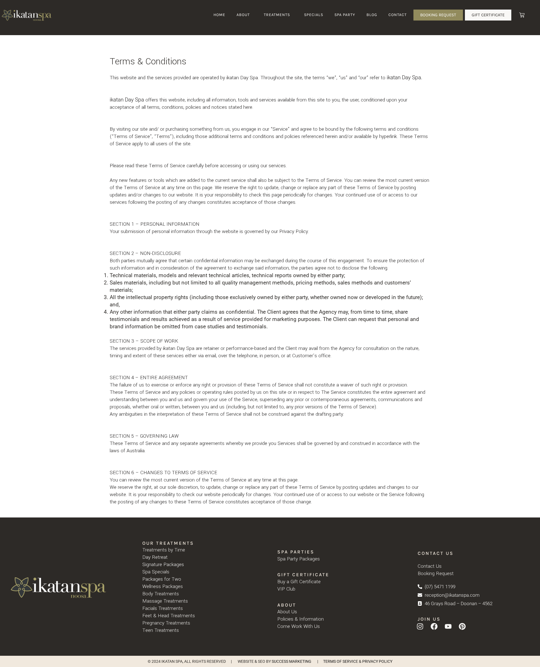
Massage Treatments (165, 601)
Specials (313, 14)
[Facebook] (434, 626)
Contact (397, 14)
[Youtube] (448, 626)
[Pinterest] (462, 626)
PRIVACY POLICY (377, 661)
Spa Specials (155, 571)
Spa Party (344, 14)
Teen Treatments (160, 630)
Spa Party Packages (298, 558)
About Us (287, 611)
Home (219, 14)
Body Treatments (160, 593)
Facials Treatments (162, 608)
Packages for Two (161, 579)
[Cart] (522, 15)
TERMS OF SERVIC (339, 661)
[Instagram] (420, 626)
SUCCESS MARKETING (291, 661)
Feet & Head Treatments (168, 615)
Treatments (277, 14)
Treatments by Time (163, 549)
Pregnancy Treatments (166, 623)
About (243, 14)
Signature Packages (163, 564)
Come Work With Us (298, 626)
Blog (371, 14)
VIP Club (286, 589)
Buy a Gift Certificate (299, 581)
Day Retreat (155, 557)
